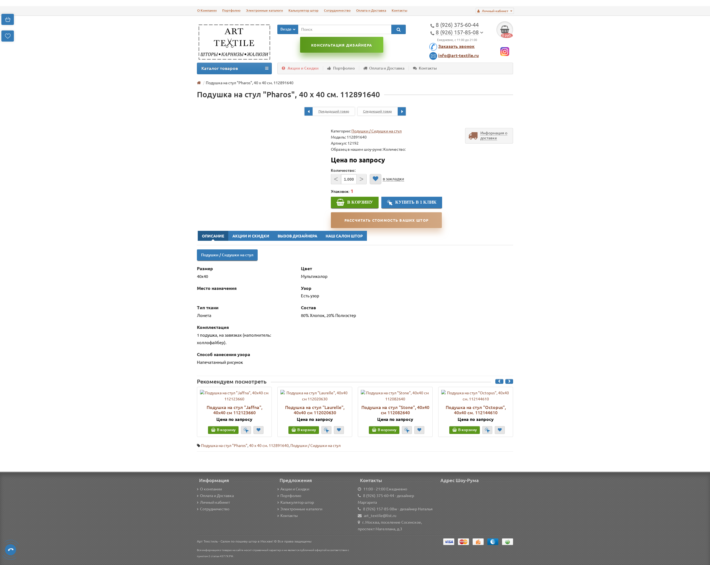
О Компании (207, 10)
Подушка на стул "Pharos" (224, 445)
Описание (213, 236)
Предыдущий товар (333, 111)
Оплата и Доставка (371, 10)
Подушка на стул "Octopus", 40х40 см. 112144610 (476, 410)
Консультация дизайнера (341, 45)
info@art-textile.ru (458, 55)
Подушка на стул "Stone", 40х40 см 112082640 (395, 410)
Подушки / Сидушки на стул (376, 131)
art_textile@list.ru (380, 515)
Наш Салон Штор (344, 236)
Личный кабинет (215, 502)
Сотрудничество (337, 10)
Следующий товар (377, 111)
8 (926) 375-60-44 (378, 496)
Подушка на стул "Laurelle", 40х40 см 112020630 (314, 410)
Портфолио (231, 10)
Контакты (399, 10)
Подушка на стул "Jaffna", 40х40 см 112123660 (234, 410)
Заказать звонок (456, 46)
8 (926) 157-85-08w (380, 509)
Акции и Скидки (303, 68)
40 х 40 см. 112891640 (269, 445)
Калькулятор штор (303, 10)
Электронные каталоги (264, 10)
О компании (211, 489)
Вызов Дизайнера (297, 236)
